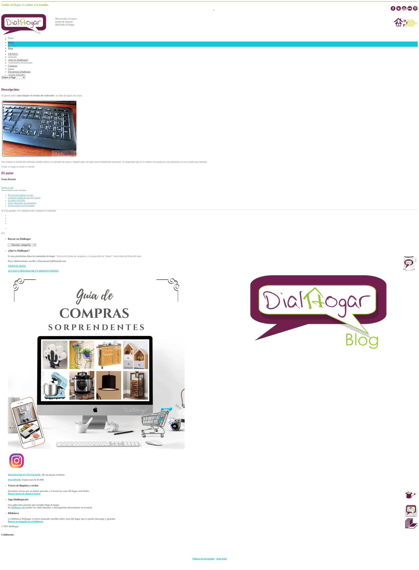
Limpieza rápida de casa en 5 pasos (24, 198)
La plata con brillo (16, 200)
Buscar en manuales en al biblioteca (25, 521)
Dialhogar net (18, 507)
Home (10, 38)
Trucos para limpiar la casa (20, 195)
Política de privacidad (203, 559)
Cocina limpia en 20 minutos (21, 205)
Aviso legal (221, 559)
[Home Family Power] (405, 29)
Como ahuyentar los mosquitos (22, 203)
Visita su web (7, 187)
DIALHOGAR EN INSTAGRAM (24, 475)
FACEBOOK (14, 480)
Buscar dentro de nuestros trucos (24, 493)
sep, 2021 (12, 45)
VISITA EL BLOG (17, 266)
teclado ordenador (17, 74)
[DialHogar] (26, 33)
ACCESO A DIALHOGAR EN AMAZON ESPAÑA (33, 271)
